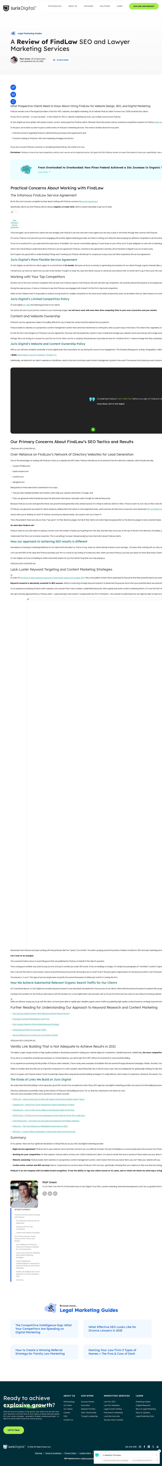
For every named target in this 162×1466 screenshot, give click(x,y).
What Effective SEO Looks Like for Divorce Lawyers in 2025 (112, 1328)
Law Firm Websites (112, 1405)
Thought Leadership (89, 1416)
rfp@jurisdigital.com (89, 1458)
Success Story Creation (113, 1420)
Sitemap (38, 1453)
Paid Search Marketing (113, 1412)
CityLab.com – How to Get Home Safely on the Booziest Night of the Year (43, 1110)
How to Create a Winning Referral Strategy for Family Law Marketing (40, 1351)
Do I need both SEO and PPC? (143, 1460)
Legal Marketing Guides (30, 33)
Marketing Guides (143, 1402)
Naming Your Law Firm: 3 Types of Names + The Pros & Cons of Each (112, 1351)
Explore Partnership (143, 6)
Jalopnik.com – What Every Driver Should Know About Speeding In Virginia (43, 1105)
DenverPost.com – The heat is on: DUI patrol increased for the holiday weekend (46, 1121)
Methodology (55, 6)
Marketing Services (117, 1396)
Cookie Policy (85, 1453)
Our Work (88, 6)
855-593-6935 (131, 1447)
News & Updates (143, 1412)
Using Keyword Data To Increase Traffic (29, 1030)
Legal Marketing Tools (145, 1416)
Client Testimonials (88, 1412)
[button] (97, 1455)
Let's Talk (14, 1430)
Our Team (68, 1405)
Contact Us (68, 1420)
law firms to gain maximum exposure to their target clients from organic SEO (53, 578)
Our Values (68, 1409)
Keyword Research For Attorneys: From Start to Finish (35, 1035)
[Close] (159, 1451)
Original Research (143, 1405)
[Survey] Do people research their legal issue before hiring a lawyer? (41, 1013)
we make (26, 305)
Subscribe (63, 60)
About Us (73, 6)
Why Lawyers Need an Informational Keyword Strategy (36, 1024)
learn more (43, 172)
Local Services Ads (112, 1416)
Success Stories (87, 1402)
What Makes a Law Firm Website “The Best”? (36, 355)
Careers (67, 1412)
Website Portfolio (88, 1409)
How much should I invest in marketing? (116, 1460)
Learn (119, 6)
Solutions (105, 6)
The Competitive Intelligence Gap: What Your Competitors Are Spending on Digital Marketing (43, 1328)
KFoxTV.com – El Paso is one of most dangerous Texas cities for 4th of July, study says (49, 1115)
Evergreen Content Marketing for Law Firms (31, 1019)
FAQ (65, 1416)
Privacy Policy (70, 1453)
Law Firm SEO (109, 1402)
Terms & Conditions (53, 1453)
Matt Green (49, 1182)
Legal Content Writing (113, 1409)
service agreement (90, 201)
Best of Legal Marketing (146, 1409)
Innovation (85, 1405)
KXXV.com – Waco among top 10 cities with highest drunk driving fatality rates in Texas (48, 1099)
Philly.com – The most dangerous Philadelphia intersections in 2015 (40, 1126)
